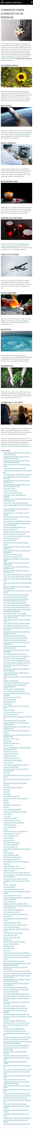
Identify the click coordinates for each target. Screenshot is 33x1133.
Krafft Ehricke (6, 773)
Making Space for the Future (10, 751)
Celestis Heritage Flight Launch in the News (14, 868)
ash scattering (7, 280)
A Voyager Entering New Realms (11, 767)
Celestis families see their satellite (12, 922)
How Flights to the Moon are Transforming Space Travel (17, 996)
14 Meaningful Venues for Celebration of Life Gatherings (17, 1096)
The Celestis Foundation (9, 887)
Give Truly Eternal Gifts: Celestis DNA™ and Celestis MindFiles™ (16, 514)
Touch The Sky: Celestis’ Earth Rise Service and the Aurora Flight (17, 677)
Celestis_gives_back (8, 762)
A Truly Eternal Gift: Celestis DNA (11, 758)
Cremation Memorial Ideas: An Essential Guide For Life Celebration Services (16, 727)
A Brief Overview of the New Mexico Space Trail (15, 654)
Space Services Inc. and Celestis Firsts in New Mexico (16, 656)
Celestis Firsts (6, 950)
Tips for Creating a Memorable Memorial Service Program (17, 1069)
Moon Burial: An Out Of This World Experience (14, 658)
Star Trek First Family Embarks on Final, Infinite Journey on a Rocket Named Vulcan (17, 748)
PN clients (5, 829)
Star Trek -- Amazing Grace (9, 885)
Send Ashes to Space (8, 745)
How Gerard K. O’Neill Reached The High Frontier (15, 783)
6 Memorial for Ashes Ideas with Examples (13, 822)
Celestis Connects (7, 741)
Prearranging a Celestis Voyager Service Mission (15, 811)
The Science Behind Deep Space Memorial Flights (15, 1008)
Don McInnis (6, 803)
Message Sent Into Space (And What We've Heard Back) (16, 521)
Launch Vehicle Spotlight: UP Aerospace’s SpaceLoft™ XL (17, 663)
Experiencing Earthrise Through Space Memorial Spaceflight (15, 1011)
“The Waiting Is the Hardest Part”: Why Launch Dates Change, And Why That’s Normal (16, 1082)
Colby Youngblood (7, 704)
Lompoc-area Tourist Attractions (11, 944)
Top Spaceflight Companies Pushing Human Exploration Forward (16, 1107)
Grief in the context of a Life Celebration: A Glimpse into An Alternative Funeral (17, 875)
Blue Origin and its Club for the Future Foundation (15, 798)
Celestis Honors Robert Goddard (11, 855)
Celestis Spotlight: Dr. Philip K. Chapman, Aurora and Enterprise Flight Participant (16, 673)
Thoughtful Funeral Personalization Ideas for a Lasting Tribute (16, 1058)
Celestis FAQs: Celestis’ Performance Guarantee (15, 597)
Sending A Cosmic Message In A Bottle (12, 493)
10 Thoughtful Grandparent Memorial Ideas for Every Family (16, 1115)
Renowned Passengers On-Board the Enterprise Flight (16, 532)
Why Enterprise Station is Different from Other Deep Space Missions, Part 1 (16, 571)
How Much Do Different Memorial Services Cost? (15, 1098)
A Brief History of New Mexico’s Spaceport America (15, 638)
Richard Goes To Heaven (9, 488)
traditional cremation (21, 355)
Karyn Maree (6, 785)
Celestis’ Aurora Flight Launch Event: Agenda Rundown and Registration (16, 551)
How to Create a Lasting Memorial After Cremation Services (15, 1026)
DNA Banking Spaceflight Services (11, 743)
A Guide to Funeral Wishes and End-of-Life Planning (15, 1039)
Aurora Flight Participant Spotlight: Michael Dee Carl (16, 607)
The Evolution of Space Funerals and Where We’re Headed (17, 474)
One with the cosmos (8, 838)
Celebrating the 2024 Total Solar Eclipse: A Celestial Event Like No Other (16, 984)
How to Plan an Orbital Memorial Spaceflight (14, 1006)
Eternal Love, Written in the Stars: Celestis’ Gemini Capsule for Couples (15, 1048)
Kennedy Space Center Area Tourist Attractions (14, 720)
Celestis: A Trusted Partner (9, 827)
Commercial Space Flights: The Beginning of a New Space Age (17, 717)
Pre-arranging (6, 816)
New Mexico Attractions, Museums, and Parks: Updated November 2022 (16, 547)
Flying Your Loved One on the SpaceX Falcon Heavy (15, 914)
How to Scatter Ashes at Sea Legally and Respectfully (16, 1045)
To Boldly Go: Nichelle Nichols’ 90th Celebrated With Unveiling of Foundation (16, 510)
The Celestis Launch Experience (11, 844)
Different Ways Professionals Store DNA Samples (15, 1104)
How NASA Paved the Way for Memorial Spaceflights (16, 594)
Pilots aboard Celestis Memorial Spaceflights (14, 942)
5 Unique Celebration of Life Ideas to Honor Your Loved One (16, 780)
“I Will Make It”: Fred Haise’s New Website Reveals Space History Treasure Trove (17, 500)
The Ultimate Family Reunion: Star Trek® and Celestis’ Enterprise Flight (16, 643)
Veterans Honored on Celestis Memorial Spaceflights (16, 862)
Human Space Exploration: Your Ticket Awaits (14, 534)
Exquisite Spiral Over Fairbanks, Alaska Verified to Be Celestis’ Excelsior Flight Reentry (16, 461)
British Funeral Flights (8, 948)
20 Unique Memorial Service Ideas (11, 820)
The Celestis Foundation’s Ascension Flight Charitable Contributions (16, 694)
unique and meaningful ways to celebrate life (12, 57)
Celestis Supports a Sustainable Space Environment (15, 765)
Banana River (6, 864)
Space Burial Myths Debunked (10, 992)
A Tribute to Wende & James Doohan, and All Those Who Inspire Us (17, 892)
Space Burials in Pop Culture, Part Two (12, 554)
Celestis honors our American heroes (12, 895)
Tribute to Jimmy (7, 940)
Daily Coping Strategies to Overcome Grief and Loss (16, 1055)
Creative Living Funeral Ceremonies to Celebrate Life (16, 953)
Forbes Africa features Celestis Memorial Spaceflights (16, 873)
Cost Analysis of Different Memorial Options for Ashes (16, 994)
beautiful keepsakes (24, 321)
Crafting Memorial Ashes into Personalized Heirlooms (16, 1014)
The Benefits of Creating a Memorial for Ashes (14, 468)
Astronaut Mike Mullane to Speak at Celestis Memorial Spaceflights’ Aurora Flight (16, 632)
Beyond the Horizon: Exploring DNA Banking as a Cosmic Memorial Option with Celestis (17, 964)
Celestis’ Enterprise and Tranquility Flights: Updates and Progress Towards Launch (17, 453)
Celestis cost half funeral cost (10, 836)
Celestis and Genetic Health (10, 818)
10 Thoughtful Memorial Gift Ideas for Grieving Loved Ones (16, 1034)
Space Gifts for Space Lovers (10, 519)
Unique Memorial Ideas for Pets (11, 538)
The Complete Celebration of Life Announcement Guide (16, 1093)
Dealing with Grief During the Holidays (12, 760)
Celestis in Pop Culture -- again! (11, 866)
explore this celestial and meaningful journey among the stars (16, 446)
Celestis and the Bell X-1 (9, 901)
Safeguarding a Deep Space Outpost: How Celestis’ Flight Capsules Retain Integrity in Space (17, 610)
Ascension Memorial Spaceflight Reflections (14, 689)
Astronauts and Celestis (9, 840)
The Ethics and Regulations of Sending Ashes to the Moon (17, 955)
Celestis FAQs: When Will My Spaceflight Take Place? (16, 683)
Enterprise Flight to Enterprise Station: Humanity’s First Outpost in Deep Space (17, 670)
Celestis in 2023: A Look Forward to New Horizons (15, 503)
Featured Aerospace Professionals (11, 859)
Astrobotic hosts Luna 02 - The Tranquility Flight (15, 831)
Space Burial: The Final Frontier (11, 754)
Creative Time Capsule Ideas (10, 491)
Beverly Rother (7, 794)
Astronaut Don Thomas (8, 710)
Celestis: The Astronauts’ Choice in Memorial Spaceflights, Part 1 (17, 583)
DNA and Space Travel (8, 946)
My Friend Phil (6, 790)
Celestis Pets (6, 792)
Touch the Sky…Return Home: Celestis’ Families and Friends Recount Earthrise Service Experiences (15, 600)
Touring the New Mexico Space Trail (12, 833)
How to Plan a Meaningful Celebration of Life (14, 527)
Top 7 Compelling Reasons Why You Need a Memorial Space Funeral (16, 477)
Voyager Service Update (9, 870)
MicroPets (5, 733)
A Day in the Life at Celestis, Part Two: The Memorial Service (16, 707)
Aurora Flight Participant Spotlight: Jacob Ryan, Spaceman (17, 574)
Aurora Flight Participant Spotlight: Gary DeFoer (15, 603)
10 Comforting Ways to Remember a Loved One (14, 1031)
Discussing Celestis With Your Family (12, 857)
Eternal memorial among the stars (11, 842)
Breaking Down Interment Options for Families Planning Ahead (17, 1090)
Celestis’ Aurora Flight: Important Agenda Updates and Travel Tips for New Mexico (16, 524)
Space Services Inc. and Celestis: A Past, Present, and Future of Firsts (16, 666)
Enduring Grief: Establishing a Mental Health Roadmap (16, 605)
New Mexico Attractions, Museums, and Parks (14, 636)
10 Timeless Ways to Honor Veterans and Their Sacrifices (17, 1037)
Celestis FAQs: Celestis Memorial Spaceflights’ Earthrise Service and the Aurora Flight (17, 616)
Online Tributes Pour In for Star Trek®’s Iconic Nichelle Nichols (16, 620)
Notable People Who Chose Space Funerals (13, 961)
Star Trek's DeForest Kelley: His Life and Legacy (15, 613)
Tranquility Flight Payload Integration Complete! (15, 640)
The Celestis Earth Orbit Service (11, 714)
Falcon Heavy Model (8, 853)
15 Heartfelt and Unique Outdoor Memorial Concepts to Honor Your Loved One (16, 976)
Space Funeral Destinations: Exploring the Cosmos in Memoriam (16, 999)
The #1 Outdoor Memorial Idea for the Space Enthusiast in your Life (17, 776)
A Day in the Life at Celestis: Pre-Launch (13, 712)
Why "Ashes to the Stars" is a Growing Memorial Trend (16, 1023)
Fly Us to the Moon (8, 814)
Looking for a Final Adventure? (10, 681)
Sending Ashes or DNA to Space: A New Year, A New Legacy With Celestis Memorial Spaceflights (17, 1042)
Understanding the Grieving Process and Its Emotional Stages (16, 1072)
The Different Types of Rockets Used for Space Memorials (17, 1118)
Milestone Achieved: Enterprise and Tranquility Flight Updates (16, 559)
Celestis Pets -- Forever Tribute (11, 739)
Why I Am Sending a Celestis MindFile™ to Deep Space (16, 536)
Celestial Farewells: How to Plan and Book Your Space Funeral (16, 465)
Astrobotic (5, 801)
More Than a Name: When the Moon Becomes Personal (16, 1124)
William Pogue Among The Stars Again (12, 787)
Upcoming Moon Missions (9, 540)
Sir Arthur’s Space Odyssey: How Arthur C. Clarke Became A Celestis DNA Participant (17, 898)
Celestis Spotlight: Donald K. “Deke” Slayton (14, 691)
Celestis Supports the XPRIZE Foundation (13, 910)
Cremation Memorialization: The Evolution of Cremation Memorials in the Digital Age (17, 980)
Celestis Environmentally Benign (11, 927)
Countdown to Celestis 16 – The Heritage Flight (15, 925)
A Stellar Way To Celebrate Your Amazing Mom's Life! (16, 730)
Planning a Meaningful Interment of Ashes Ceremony (16, 989)
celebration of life (15, 428)
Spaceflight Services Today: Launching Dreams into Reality (17, 973)
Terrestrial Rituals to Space (10, 756)
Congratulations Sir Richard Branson (12, 805)
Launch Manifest (7, 916)
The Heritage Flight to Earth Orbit (11, 912)
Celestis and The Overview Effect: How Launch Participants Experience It (14, 647)
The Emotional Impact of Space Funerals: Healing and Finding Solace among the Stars (16, 457)
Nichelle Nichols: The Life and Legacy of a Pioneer (15, 625)
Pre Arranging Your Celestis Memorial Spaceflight (15, 879)
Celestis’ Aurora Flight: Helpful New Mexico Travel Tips (16, 577)
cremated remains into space (21, 134)
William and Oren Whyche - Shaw (11, 796)
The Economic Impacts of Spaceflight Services (14, 1020)
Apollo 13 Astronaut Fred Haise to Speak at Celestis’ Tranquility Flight (16, 563)
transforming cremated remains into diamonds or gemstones (15, 245)
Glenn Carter (6, 807)
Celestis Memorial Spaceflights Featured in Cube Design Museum (17, 850)
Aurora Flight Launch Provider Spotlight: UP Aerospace (16, 660)
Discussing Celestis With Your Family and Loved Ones (16, 517)
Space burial (4, 130)
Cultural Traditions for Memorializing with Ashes (15, 987)
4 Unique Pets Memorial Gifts (10, 529)
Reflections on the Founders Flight (11, 937)
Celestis (18, 132)
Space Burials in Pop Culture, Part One (12, 557)
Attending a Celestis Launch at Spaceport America (15, 904)
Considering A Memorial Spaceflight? (12, 809)
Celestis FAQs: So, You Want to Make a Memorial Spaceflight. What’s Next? (15, 686)
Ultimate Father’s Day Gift (9, 699)
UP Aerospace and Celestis (9, 825)
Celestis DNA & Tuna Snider (10, 935)
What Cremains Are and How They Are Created (14, 1079)
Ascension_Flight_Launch (9, 702)
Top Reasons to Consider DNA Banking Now (13, 1029)
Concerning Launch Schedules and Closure (13, 889)
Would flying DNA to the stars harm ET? (13, 933)
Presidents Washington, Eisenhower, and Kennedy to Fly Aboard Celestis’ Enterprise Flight (16, 485)
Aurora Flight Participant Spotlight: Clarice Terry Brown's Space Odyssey (17, 628)
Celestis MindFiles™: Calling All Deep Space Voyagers (16, 623)
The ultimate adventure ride (10, 847)
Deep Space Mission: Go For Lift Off (12, 697)
